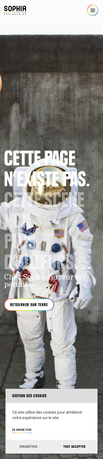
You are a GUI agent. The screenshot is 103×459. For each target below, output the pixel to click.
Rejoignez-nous (64, 10)
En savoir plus (22, 430)
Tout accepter (74, 446)
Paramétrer (29, 446)
